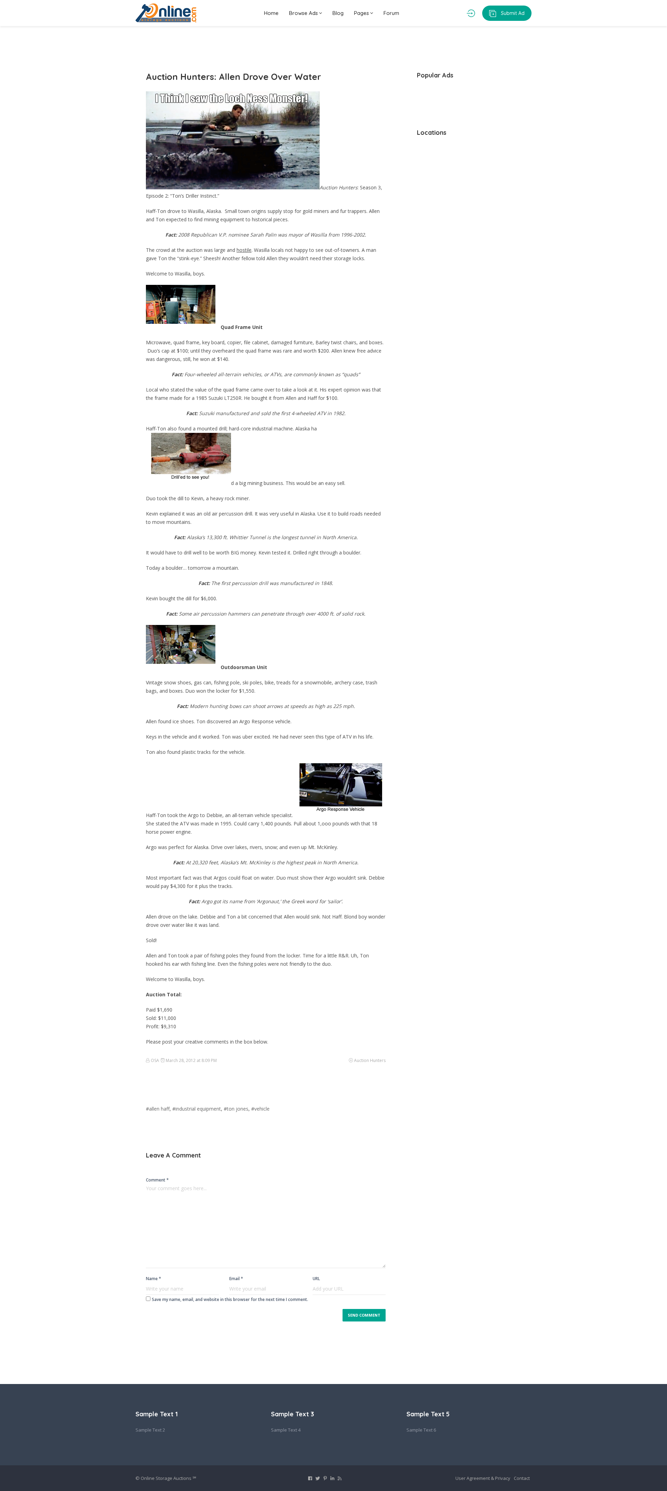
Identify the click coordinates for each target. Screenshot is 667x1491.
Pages (362, 13)
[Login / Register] (471, 13)
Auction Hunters (370, 1060)
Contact (522, 1478)
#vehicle (260, 1108)
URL (316, 1279)
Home (271, 13)
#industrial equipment (196, 1108)
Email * (236, 1279)
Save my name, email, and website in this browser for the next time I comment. (230, 1299)
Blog (338, 13)
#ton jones (236, 1108)
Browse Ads (304, 13)
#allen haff (158, 1108)
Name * (153, 1279)
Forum (391, 13)
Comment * (157, 1180)
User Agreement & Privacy (482, 1478)
